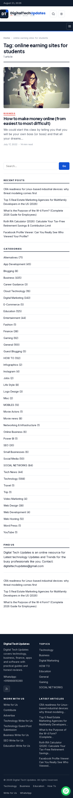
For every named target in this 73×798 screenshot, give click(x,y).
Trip (6, 492)
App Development (14, 264)
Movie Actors (11, 411)
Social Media (11, 458)
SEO (6, 445)
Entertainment (12, 317)
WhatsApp (26, 792)
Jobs (7, 378)
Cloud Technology (14, 291)
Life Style (9, 384)
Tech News (10, 472)
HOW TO (9, 358)
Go (64, 166)
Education (9, 311)
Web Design (11, 505)
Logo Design (11, 391)
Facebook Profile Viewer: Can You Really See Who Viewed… (54, 762)
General (8, 344)
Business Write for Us (16, 735)
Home (7, 38)
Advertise (9, 715)
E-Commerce (12, 304)
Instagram (9, 371)
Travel (7, 485)
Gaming (8, 337)
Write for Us (11, 704)
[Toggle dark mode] (61, 14)
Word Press (11, 525)
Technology (11, 478)
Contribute (10, 710)
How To (51, 786)
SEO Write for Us (13, 740)
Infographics (11, 364)
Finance (8, 331)
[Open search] (53, 14)
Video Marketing (13, 498)
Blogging (9, 271)
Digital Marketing (13, 297)
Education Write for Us (17, 745)
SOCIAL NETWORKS (15, 465)
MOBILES (9, 404)
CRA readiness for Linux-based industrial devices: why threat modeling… (53, 708)
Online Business (13, 431)
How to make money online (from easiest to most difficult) (35, 121)
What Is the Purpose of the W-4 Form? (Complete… (52, 733)
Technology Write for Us (18, 720)
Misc (6, 398)
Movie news (11, 418)
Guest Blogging (13, 351)
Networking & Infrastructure (20, 425)
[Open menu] (69, 26)
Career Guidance (14, 284)
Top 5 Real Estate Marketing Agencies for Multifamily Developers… (53, 721)
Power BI (9, 438)
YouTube (9, 532)
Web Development (15, 512)
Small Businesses (14, 451)
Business (9, 114)
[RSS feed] (7, 689)
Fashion (8, 324)
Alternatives (11, 257)
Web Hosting (11, 518)
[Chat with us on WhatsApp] (66, 791)
